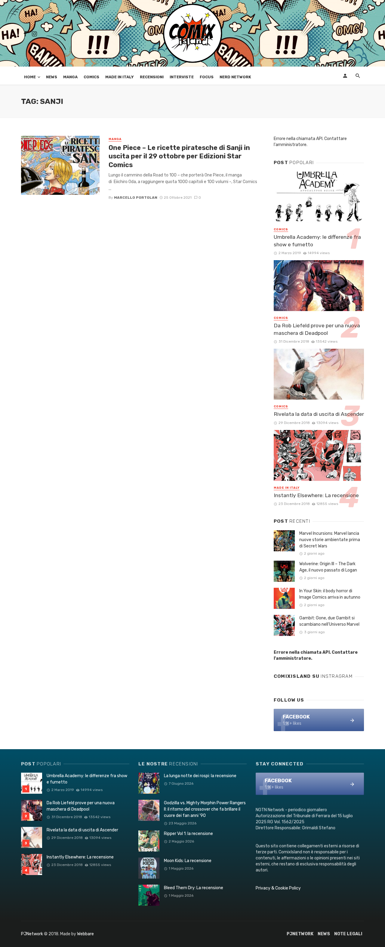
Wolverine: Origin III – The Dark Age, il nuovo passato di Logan (328, 567)
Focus (207, 77)
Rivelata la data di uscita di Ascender (319, 414)
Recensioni (152, 77)
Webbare (85, 933)
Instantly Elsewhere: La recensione (316, 495)
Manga (70, 77)
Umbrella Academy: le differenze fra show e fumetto (317, 241)
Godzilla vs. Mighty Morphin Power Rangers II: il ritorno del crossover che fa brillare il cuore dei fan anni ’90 (205, 809)
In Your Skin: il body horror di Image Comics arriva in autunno (329, 594)
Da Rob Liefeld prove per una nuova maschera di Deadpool (317, 329)
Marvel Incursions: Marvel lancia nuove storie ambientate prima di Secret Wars (329, 540)
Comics (91, 77)
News (51, 77)
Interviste (182, 77)
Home (30, 77)
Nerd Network (235, 77)
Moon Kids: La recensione (187, 860)
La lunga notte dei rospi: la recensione (200, 775)
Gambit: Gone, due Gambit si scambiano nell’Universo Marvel (329, 621)
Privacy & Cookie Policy (278, 888)
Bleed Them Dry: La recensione (193, 887)
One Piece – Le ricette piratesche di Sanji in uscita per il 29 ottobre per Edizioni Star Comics (179, 156)
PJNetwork (32, 933)
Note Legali (348, 933)
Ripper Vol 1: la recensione (188, 833)
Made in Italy (119, 77)
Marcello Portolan (135, 197)
